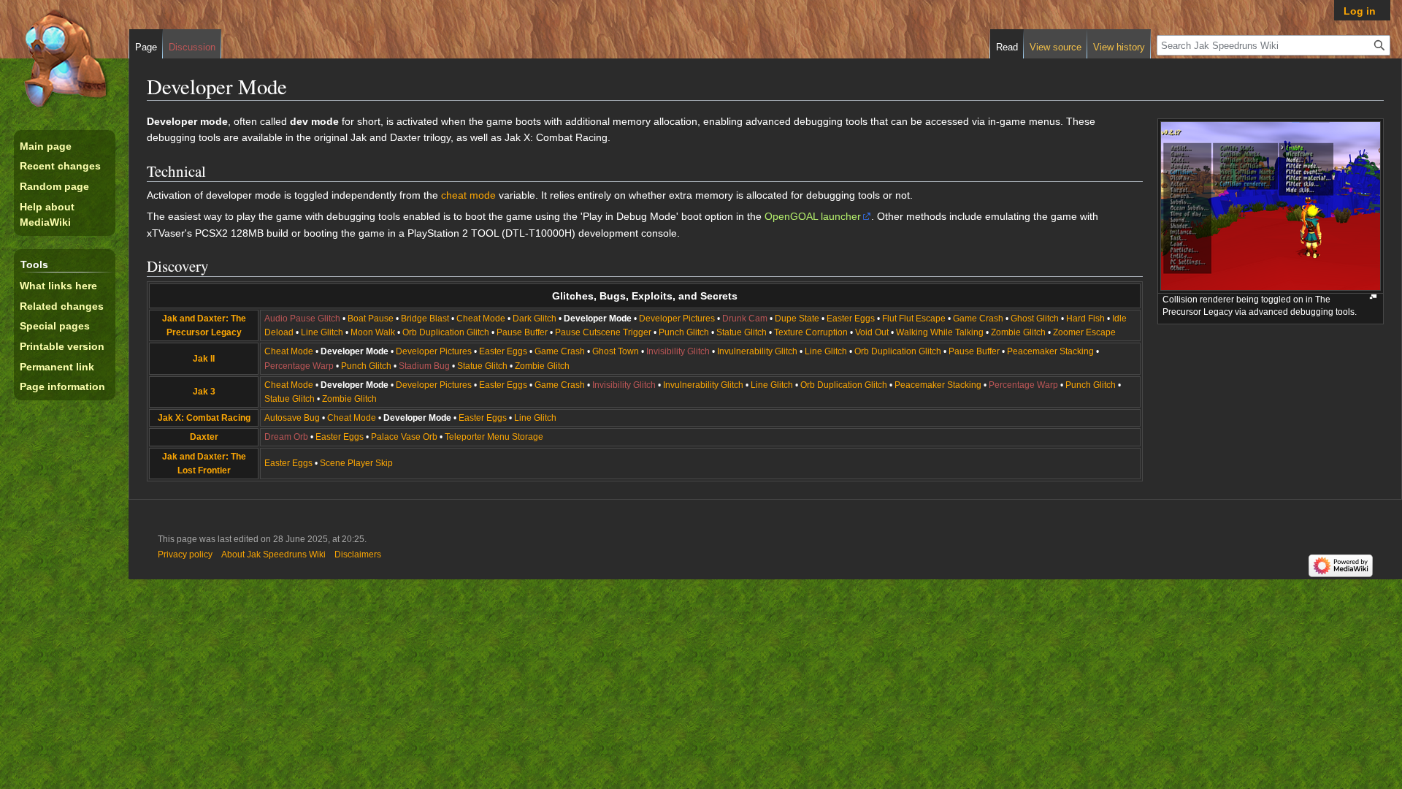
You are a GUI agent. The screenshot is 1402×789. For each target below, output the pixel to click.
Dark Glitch (534, 318)
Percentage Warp (299, 366)
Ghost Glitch (1035, 318)
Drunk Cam (744, 318)
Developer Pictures (677, 318)
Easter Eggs (851, 318)
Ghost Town (615, 351)
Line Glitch (322, 332)
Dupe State (797, 318)
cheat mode (468, 195)
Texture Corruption (811, 332)
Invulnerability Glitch (757, 351)
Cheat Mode (480, 318)
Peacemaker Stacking (1050, 351)
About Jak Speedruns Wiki (273, 554)
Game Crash (978, 318)
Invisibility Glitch (678, 351)
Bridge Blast (425, 318)
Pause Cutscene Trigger (603, 332)
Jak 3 (204, 391)
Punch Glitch (684, 332)
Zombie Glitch (1018, 332)
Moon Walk (372, 332)
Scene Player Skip (356, 463)
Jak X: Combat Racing (204, 418)
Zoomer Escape (1084, 332)
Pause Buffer (522, 332)
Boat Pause (371, 318)
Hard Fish (1085, 318)
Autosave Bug (292, 418)
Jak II (204, 359)
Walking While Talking (940, 332)
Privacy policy (185, 554)
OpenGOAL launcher (813, 216)
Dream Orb (286, 437)
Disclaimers (357, 554)
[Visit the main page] (64, 58)
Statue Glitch (741, 332)
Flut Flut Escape (914, 318)
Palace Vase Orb (404, 437)
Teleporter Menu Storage (494, 437)
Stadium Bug (424, 366)
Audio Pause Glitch (302, 318)
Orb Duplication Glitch (445, 332)
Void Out (872, 332)
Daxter (204, 437)
